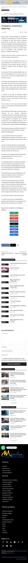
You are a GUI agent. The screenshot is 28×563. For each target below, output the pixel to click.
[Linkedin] (11, 542)
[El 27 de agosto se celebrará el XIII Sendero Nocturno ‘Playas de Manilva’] (5, 413)
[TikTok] (18, 542)
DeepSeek (14, 229)
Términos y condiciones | (20, 557)
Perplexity (14, 226)
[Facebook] (3, 542)
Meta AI (14, 234)
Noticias (6, 6)
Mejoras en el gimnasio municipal (17, 291)
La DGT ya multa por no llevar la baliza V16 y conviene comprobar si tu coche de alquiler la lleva (18, 420)
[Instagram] (7, 542)
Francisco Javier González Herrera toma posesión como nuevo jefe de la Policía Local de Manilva (18, 435)
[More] (17, 245)
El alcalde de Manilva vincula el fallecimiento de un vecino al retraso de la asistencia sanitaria (18, 389)
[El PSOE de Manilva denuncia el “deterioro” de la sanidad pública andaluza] (5, 374)
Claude (14, 215)
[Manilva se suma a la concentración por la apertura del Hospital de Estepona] (5, 397)
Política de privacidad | (8, 557)
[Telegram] (14, 542)
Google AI (14, 218)
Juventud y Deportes (13, 6)
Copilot (14, 231)
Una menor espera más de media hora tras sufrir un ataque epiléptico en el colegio (18, 382)
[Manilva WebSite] (14, 2)
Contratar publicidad (21, 559)
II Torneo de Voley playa (15, 301)
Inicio (2, 6)
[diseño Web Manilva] (14, 20)
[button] (3, 448)
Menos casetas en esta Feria (16, 310)
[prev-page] (2, 325)
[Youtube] (7, 546)
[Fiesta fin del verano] (5, 270)
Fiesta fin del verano (14, 268)
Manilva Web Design (20, 551)
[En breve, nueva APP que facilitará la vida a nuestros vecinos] (5, 428)
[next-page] (5, 325)
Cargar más (13, 402)
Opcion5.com (10, 553)
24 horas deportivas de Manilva (17, 315)
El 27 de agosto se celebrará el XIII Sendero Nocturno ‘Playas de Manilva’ (17, 412)
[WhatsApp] (3, 546)
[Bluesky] (11, 546)
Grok (14, 223)
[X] (22, 542)
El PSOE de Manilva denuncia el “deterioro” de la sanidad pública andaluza (17, 374)
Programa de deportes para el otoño (18, 263)
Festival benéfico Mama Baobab (17, 296)
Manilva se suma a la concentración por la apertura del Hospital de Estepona (18, 397)
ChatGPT (14, 212)
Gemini (14, 221)
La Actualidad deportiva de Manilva (18, 305)
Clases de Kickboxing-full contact (17, 275)
